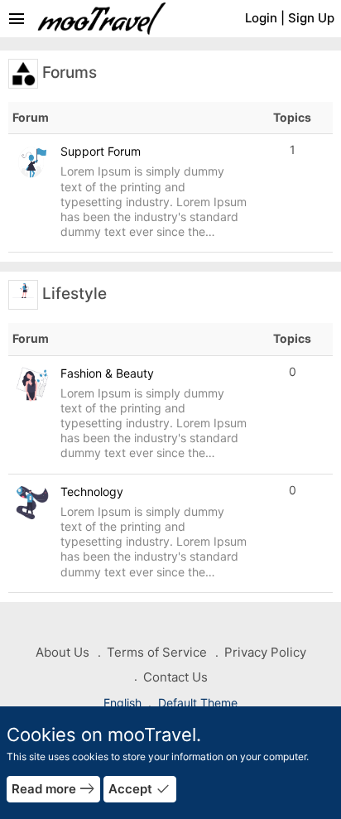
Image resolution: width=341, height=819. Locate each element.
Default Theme (198, 703)
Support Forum (100, 151)
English (124, 703)
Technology (91, 491)
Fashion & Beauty (107, 373)
